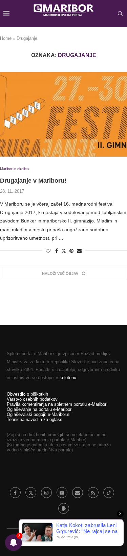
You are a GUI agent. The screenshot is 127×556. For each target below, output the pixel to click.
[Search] (120, 13)
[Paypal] (63, 508)
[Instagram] (46, 492)
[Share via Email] (79, 251)
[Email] (77, 492)
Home (6, 38)
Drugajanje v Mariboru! (33, 180)
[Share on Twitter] (63, 251)
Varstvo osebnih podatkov (32, 399)
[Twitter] (30, 492)
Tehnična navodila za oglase (34, 419)
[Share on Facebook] (56, 251)
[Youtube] (62, 492)
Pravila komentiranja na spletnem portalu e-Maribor (56, 404)
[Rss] (93, 492)
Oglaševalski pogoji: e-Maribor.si (38, 414)
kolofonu (68, 377)
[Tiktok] (108, 492)
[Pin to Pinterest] (71, 251)
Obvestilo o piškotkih (27, 394)
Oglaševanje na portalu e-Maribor (39, 409)
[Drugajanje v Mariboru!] (63, 114)
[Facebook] (15, 492)
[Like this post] (48, 251)
